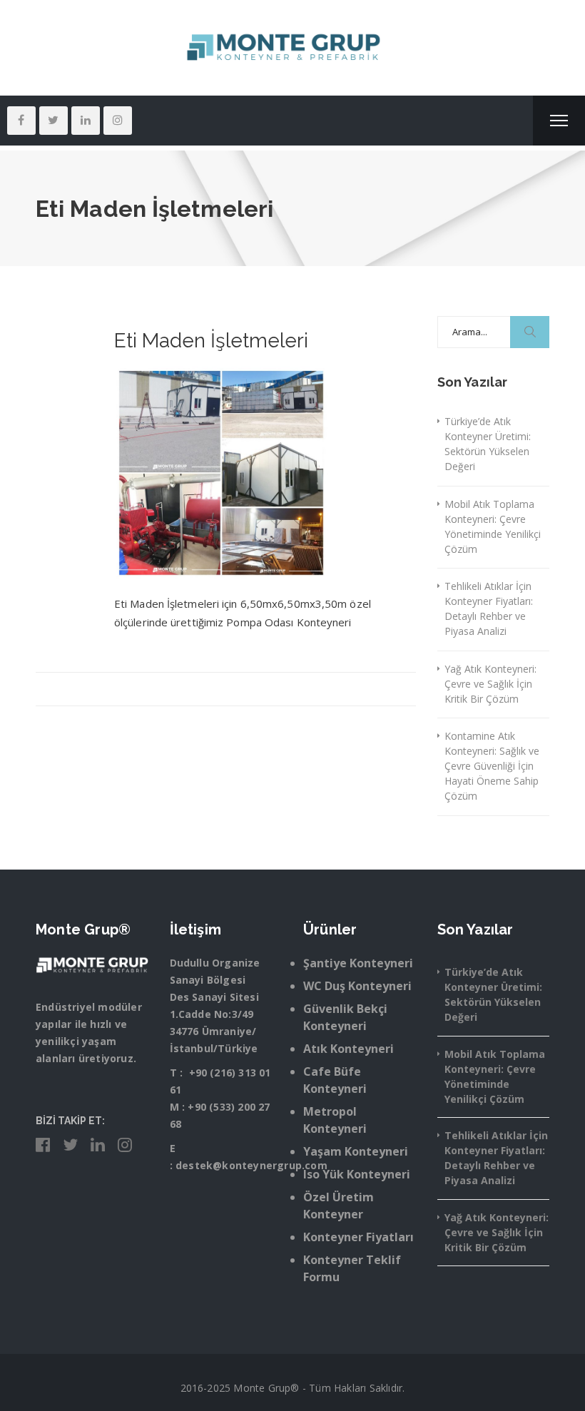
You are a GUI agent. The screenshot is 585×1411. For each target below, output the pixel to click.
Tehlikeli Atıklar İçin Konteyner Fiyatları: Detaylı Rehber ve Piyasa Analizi (488, 608)
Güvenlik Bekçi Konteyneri (345, 1017)
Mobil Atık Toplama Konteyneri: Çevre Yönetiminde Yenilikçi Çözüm (492, 526)
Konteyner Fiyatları (358, 1237)
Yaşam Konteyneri (355, 1151)
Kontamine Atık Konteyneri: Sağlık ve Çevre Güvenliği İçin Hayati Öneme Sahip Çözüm (491, 766)
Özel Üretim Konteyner (338, 1205)
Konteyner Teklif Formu (352, 1268)
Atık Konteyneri (348, 1048)
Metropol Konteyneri (335, 1120)
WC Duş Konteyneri (357, 986)
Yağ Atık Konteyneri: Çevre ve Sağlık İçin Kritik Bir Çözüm (490, 684)
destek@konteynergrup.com (251, 1165)
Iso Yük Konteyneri (356, 1174)
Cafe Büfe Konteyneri (335, 1080)
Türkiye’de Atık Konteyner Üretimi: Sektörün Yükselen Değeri (487, 443)
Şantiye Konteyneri (358, 963)
